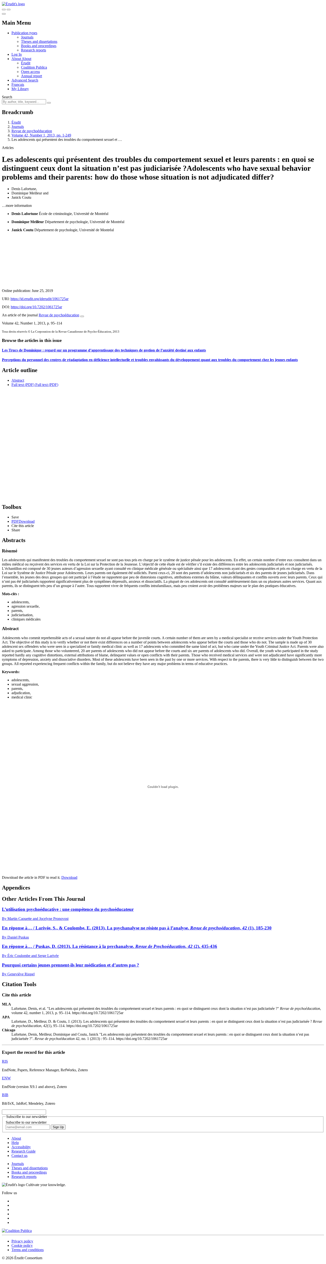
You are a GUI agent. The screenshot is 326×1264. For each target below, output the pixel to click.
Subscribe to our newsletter (26, 1122)
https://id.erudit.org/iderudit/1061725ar (39, 299)
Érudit (25, 63)
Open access (30, 72)
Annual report (31, 76)
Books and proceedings (38, 46)
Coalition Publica (34, 67)
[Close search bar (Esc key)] (9, 9)
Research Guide (23, 1151)
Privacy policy (22, 1241)
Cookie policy (22, 1245)
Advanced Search (24, 80)
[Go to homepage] (13, 4)
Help (15, 1143)
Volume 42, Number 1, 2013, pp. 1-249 (41, 135)
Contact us (19, 1156)
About (26, 59)
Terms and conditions (27, 1250)
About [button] (16, 59)
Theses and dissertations (39, 41)
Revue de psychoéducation (31, 131)
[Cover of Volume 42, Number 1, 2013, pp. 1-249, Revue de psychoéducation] (163, 260)
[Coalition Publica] (17, 1231)
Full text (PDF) (22, 385)
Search (7, 97)
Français (17, 84)
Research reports (33, 50)
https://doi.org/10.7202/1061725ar (36, 307)
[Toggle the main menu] (4, 14)
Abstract (17, 380)
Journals (27, 37)
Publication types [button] (24, 33)
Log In (16, 54)
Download (69, 877)
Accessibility (21, 1147)
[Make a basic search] (4, 9)
